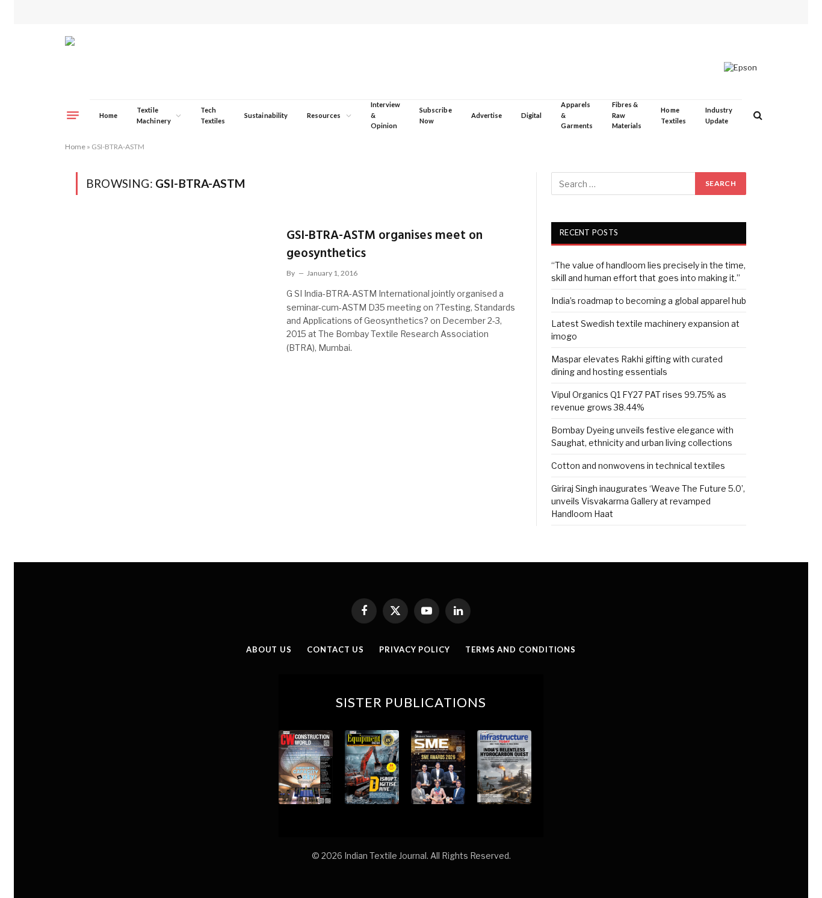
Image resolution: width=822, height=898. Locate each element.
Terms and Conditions (520, 649)
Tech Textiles (212, 115)
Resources (324, 115)
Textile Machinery (154, 115)
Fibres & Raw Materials (627, 115)
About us (269, 649)
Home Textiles (673, 115)
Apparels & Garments (576, 115)
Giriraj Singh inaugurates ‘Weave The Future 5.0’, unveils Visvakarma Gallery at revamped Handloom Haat (648, 501)
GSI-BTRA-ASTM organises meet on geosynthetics (384, 244)
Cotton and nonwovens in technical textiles (638, 465)
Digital (531, 115)
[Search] (756, 115)
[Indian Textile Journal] (113, 67)
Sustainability (266, 115)
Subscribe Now (435, 115)
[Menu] (73, 115)
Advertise (486, 115)
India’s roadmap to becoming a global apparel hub (648, 301)
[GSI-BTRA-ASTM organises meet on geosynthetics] (173, 281)
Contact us (335, 649)
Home (108, 115)
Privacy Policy (414, 649)
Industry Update (718, 115)
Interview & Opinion (386, 115)
